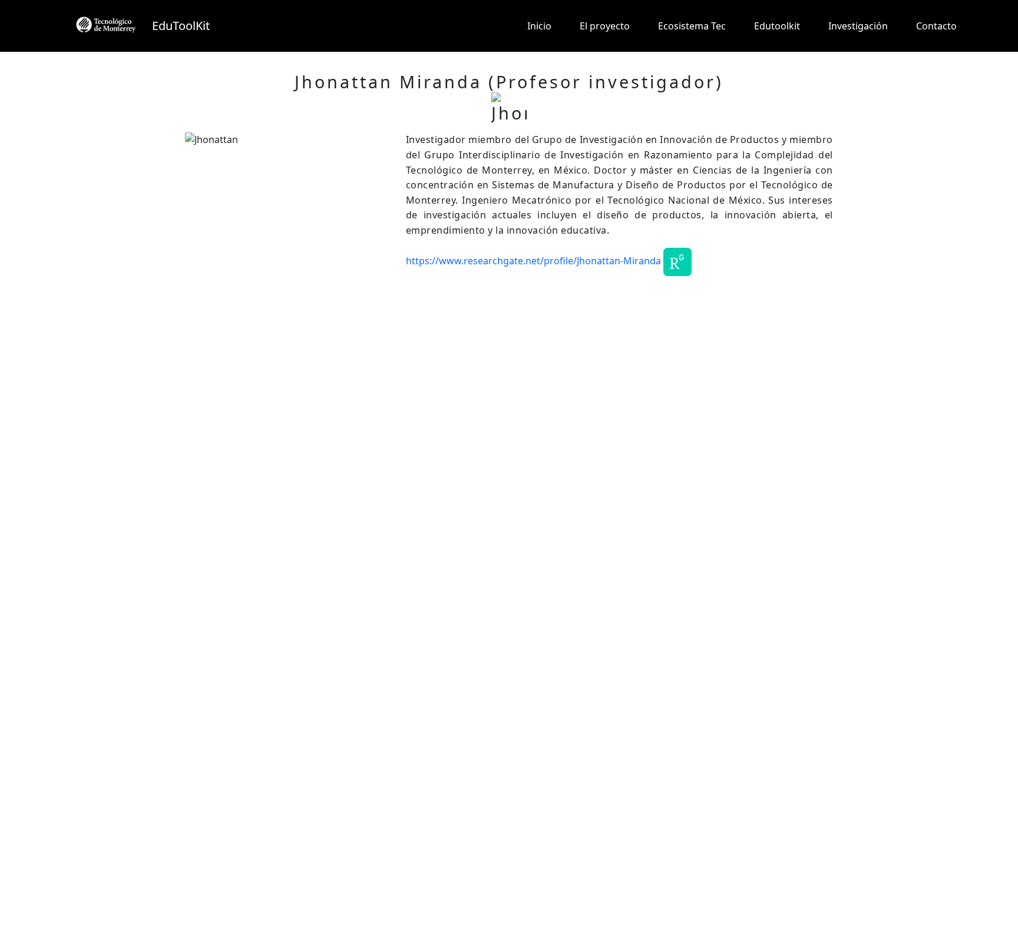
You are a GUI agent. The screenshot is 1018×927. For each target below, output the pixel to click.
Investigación (858, 25)
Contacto (936, 25)
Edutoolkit (777, 25)
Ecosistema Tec (692, 25)
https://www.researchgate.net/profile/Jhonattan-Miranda (533, 260)
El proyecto (605, 25)
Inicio (539, 25)
